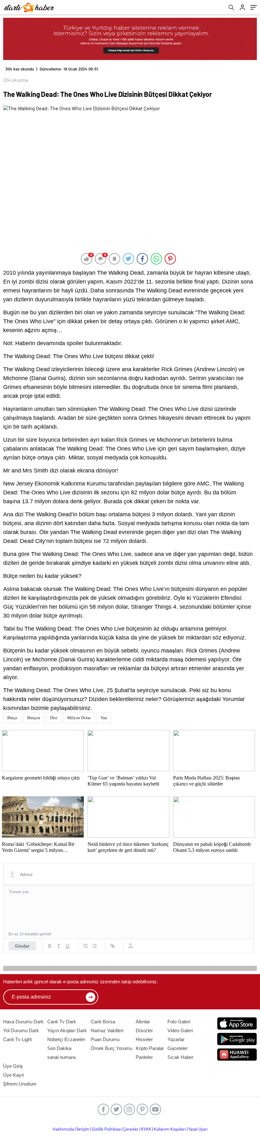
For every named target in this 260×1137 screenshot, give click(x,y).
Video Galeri (180, 1030)
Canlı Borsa (103, 1021)
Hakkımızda (63, 1129)
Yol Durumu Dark (21, 1030)
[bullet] (94, 946)
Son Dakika (59, 1048)
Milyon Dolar (79, 717)
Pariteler (144, 1057)
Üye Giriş (13, 1066)
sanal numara (61, 1057)
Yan (104, 717)
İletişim (82, 1129)
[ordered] (85, 946)
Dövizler (144, 1030)
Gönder (22, 946)
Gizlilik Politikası (106, 1129)
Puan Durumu (105, 1039)
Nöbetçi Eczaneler (66, 1039)
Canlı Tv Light (17, 1039)
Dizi (53, 717)
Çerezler (131, 1129)
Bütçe (12, 717)
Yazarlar (176, 1039)
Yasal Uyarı (198, 1129)
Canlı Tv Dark (61, 1021)
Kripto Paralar (150, 1048)
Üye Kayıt (13, 1075)
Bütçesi (33, 717)
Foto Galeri (178, 1021)
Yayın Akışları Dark (67, 1030)
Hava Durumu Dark (23, 1021)
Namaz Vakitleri (107, 1030)
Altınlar (143, 1021)
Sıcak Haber (180, 1057)
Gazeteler (177, 1048)
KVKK (146, 1129)
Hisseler (144, 1039)
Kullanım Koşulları (170, 1129)
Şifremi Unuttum (19, 1084)
